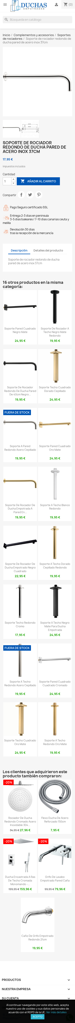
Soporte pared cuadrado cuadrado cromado (55, 683)
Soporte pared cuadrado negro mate (20, 330)
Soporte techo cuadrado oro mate (20, 742)
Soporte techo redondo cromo (20, 624)
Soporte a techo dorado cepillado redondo (55, 565)
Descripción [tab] (19, 250)
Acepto (37, 1016)
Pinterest (38, 194)
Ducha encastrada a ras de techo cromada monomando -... (20, 880)
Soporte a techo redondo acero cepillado (20, 683)
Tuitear (30, 194)
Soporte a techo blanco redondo (55, 506)
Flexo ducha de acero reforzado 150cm (54, 819)
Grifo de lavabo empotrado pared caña (55, 878)
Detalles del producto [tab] (48, 250)
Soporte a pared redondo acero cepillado (20, 447)
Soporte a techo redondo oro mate (55, 742)
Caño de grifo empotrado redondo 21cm (37, 937)
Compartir (21, 194)
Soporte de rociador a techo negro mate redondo (55, 332)
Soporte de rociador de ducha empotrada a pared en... (20, 508)
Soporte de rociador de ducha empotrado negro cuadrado (20, 567)
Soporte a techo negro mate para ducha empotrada (55, 626)
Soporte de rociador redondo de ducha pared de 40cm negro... (20, 391)
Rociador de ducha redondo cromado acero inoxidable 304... (20, 821)
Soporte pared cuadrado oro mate (55, 447)
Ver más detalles (56, 1012)
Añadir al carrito (38, 181)
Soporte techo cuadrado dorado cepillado (55, 389)
